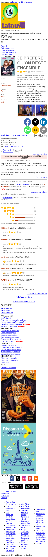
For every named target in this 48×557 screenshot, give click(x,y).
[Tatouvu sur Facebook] (12, 480)
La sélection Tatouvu (8, 345)
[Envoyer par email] (35, 130)
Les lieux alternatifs (8, 341)
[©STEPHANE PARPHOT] (26, 116)
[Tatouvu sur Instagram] (23, 480)
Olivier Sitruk (7, 198)
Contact (4, 498)
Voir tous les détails (40, 154)
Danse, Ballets (23, 547)
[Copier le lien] (43, 130)
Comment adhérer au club (10, 52)
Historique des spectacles (10, 360)
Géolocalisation (15, 339)
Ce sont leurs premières (9, 322)
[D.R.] (8, 76)
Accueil (4, 46)
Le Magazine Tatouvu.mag (11, 526)
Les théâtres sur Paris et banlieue (10, 521)
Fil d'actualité (6, 318)
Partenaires (5, 493)
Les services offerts (8, 50)
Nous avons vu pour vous (10, 352)
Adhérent (13, 2)
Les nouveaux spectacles (9, 515)
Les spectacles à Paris (10, 508)
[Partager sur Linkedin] (43, 122)
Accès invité (5, 310)
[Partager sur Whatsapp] (27, 130)
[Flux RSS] (35, 480)
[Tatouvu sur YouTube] (29, 480)
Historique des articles (9, 358)
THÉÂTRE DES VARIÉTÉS (14, 135)
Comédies (25, 504)
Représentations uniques (10, 337)
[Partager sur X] (35, 122)
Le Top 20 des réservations (11, 350)
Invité (21, 2)
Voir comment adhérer (39, 192)
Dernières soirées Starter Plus (11, 324)
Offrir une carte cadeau (24, 302)
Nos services (40, 514)
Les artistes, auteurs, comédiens (10, 540)
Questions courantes (8, 368)
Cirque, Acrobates (25, 530)
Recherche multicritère (9, 335)
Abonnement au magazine (10, 530)
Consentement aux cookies (41, 540)
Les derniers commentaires (11, 354)
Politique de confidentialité (41, 536)
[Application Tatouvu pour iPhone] (16, 489)
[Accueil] (9, 20)
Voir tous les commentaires (37, 294)
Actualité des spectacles (10, 535)
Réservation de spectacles (10, 503)
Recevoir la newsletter (9, 326)
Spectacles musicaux (25, 539)
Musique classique (24, 543)
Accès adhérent (41, 177)
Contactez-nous (6, 54)
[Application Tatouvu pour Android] (32, 489)
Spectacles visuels (25, 518)
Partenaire (28, 2)
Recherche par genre (8, 333)
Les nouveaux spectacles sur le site (13, 320)
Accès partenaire (7, 313)
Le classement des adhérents (11, 348)
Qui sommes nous (7, 48)
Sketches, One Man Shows (24, 512)
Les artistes (5, 362)
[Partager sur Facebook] (27, 122)
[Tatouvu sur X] (17, 480)
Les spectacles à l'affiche (10, 331)
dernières (22, 322)
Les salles (4, 339)
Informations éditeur (8, 491)
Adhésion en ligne (24, 297)
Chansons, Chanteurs (25, 535)
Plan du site (5, 496)
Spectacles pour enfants (25, 522)
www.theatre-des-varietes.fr (14, 146)
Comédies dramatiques (25, 507)
